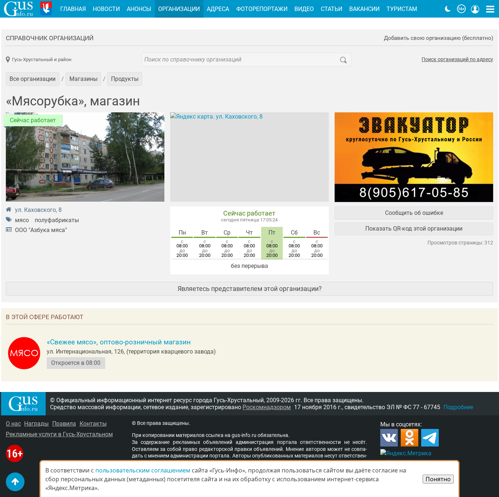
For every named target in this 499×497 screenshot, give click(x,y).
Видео (304, 8)
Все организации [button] (32, 78)
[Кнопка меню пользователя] (475, 9)
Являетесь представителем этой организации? (250, 288)
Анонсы (139, 8)
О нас (13, 423)
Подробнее (458, 407)
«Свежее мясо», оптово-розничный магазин (119, 342)
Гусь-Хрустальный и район (42, 59)
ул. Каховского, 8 (38, 209)
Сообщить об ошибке (414, 212)
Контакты (93, 423)
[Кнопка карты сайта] (490, 9)
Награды (36, 423)
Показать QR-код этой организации (413, 228)
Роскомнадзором (267, 407)
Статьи (331, 8)
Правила (64, 423)
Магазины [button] (83, 78)
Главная (73, 8)
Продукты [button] (124, 78)
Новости (106, 8)
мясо (22, 220)
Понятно (438, 479)
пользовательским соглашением (142, 470)
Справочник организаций (50, 38)
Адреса (218, 8)
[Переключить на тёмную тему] (447, 8)
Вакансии (364, 8)
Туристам (401, 8)
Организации (179, 8)
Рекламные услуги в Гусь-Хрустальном (59, 434)
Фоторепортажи (261, 8)
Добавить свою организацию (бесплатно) (438, 38)
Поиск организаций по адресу (457, 60)
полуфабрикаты (57, 220)
